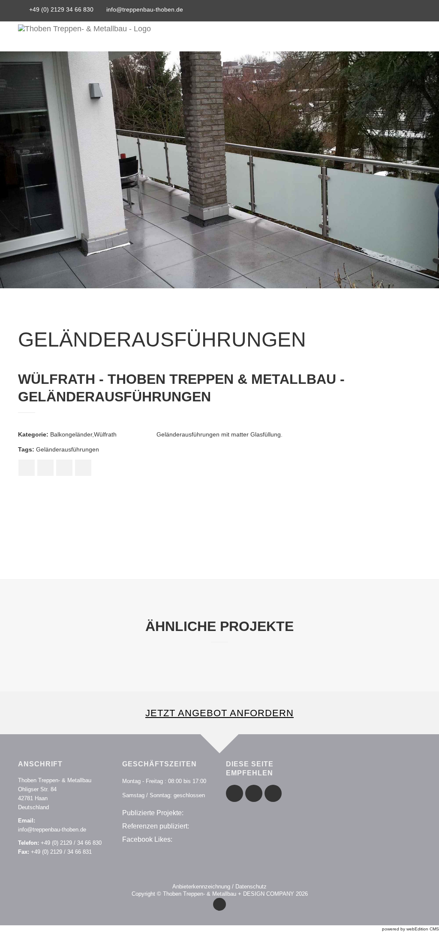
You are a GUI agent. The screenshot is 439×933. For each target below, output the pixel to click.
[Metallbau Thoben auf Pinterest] (392, 11)
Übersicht (282, 36)
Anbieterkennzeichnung (201, 886)
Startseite (237, 36)
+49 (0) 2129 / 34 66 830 (71, 843)
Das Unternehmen (338, 36)
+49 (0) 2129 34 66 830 (61, 9)
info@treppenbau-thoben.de (144, 9)
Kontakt (391, 36)
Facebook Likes (146, 839)
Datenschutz (251, 886)
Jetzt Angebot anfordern (219, 713)
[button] (22, 169)
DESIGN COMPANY (268, 894)
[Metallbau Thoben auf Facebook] (379, 11)
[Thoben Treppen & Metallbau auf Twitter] (404, 11)
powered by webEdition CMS (410, 929)
